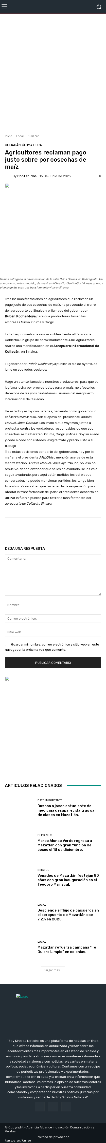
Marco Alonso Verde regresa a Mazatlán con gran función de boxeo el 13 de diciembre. (64, 845)
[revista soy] (53, 192)
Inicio (8, 136)
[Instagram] (53, 1106)
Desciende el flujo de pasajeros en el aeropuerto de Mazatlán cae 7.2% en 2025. (68, 914)
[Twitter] (66, 1106)
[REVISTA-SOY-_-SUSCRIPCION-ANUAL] (53, 724)
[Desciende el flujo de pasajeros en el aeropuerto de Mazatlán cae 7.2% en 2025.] (19, 912)
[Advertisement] (53, 72)
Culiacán (33, 136)
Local (20, 136)
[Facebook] (40, 1106)
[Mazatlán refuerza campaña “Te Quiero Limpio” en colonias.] (19, 947)
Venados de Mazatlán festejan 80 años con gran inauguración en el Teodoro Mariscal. (68, 880)
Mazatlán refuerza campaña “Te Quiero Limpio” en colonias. (66, 949)
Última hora (32, 145)
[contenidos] (9, 176)
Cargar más (51, 970)
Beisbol (43, 870)
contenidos (26, 176)
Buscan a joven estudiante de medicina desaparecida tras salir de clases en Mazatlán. (67, 810)
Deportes (44, 835)
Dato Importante (50, 800)
